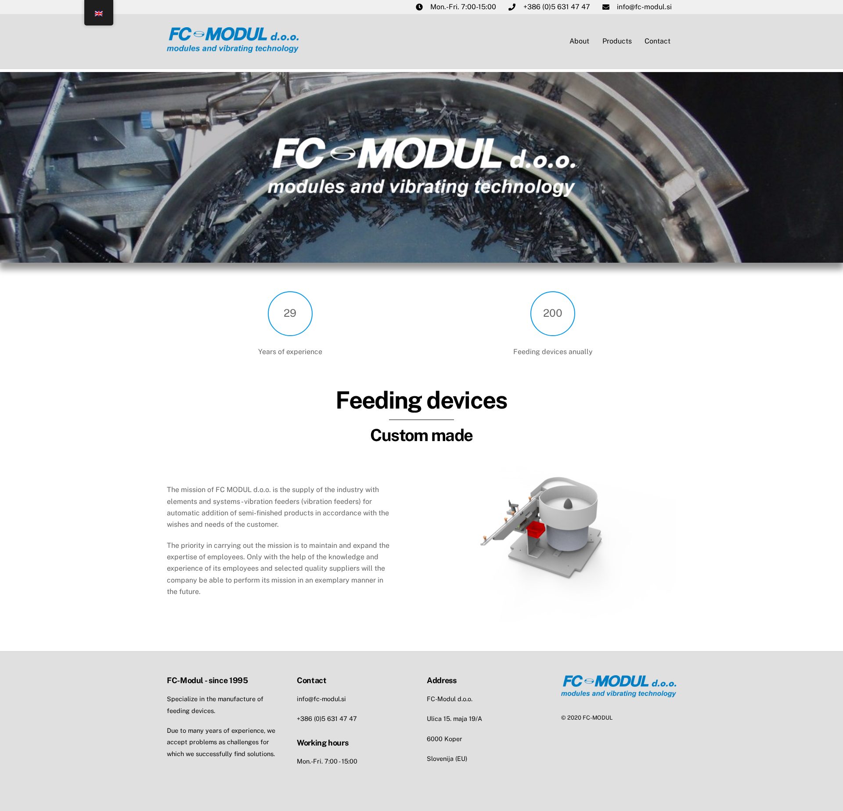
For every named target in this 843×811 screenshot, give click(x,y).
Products (617, 41)
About (579, 41)
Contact (657, 41)
